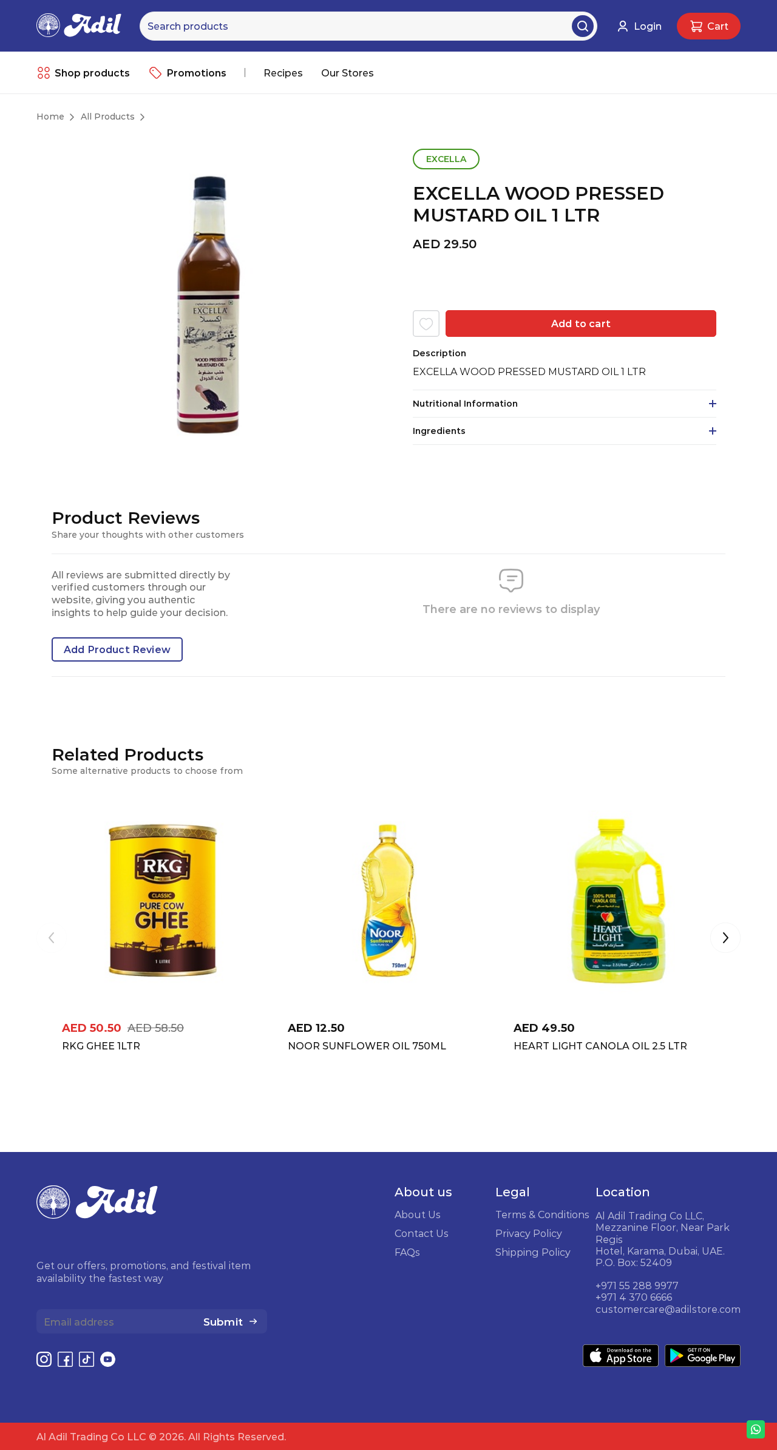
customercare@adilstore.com (668, 1309)
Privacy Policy (528, 1233)
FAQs (407, 1252)
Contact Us (422, 1233)
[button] (725, 939)
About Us (418, 1214)
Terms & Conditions (542, 1214)
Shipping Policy (533, 1252)
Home (50, 116)
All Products (108, 116)
